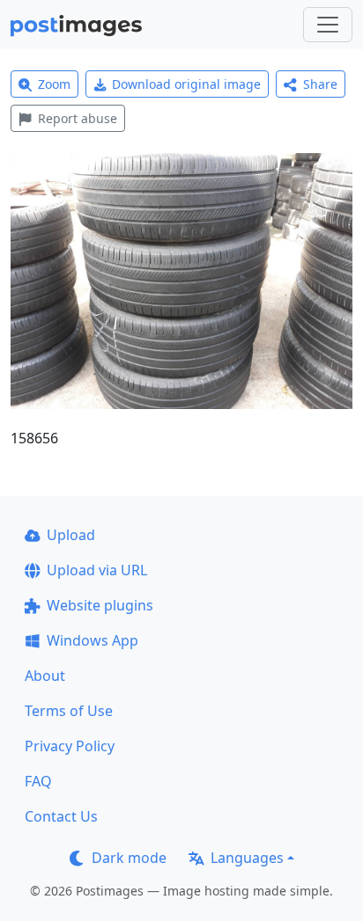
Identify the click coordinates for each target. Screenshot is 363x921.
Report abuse (77, 118)
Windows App (92, 640)
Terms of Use (69, 710)
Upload (71, 535)
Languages (247, 857)
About (45, 675)
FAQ (38, 781)
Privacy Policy (70, 746)
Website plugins (100, 605)
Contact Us (61, 816)
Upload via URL (97, 570)
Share (320, 84)
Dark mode (129, 857)
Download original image (186, 84)
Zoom (54, 84)
